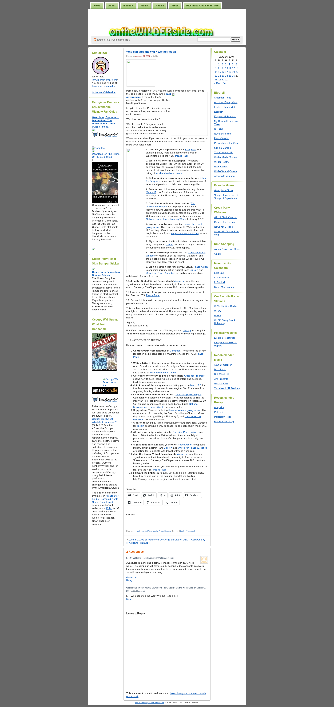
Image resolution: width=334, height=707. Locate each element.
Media (144, 5)
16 (223, 71)
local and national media (169, 173)
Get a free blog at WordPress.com (149, 702)
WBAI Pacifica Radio (225, 306)
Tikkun (169, 244)
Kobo (109, 508)
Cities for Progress (194, 375)
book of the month (187, 531)
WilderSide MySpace (225, 171)
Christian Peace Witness (186, 432)
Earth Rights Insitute (225, 107)
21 (216, 75)
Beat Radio (220, 369)
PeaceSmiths (221, 138)
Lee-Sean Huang (133, 558)
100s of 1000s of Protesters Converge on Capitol (155, 539)
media (155, 531)
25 (230, 75)
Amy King (219, 407)
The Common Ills (223, 152)
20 (237, 71)
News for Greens (223, 226)
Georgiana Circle (223, 190)
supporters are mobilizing (185, 233)
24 (226, 75)
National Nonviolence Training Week (166, 219)
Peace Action (200, 266)
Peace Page (182, 155)
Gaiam (217, 253)
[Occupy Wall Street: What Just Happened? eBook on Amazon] (105, 393)
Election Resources (224, 337)
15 (219, 71)
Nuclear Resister (223, 133)
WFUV (217, 310)
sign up (187, 330)
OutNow (193, 269)
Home (97, 5)
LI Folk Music (221, 277)
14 (216, 71)
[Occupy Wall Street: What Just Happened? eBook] (105, 402)
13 (237, 68)
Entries (103, 39)
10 (226, 68)
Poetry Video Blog (224, 421)
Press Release (165, 531)
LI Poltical (219, 282)
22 (219, 75)
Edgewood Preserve (225, 116)
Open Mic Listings (224, 287)
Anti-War (148, 531)
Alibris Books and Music (227, 249)
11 (230, 68)
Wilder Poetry (221, 161)
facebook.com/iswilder (104, 86)
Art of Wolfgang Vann (225, 102)
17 (226, 71)
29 (219, 79)
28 (216, 79)
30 (223, 79)
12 (233, 68)
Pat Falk (218, 412)
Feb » (226, 83)
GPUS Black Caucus (225, 217)
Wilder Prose (221, 166)
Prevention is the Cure (226, 143)
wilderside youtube (224, 176)
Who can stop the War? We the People (151, 51)
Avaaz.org (179, 281)
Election (128, 5)
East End (219, 272)
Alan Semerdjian (223, 364)
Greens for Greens (224, 222)
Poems (160, 5)
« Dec (217, 83)
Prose (175, 5)
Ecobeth (218, 111)
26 (233, 75)
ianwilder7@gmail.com (104, 79)
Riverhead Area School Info (202, 5)
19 (233, 71)
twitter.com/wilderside (104, 92)
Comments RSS (121, 39)
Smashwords (107, 502)
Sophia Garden (222, 147)
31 (226, 79)
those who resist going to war (184, 410)
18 (230, 71)
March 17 (151, 192)
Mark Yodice (221, 383)
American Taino (222, 97)
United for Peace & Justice (160, 273)
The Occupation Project (188, 394)
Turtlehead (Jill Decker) (227, 388)
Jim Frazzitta (221, 378)
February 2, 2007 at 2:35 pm (157, 558)
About (112, 5)
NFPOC (218, 129)
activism (140, 531)
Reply (129, 580)
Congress (190, 149)
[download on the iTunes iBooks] (106, 157)
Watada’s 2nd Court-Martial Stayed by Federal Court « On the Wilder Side (159, 588)
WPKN (217, 315)
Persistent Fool (222, 416)
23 (223, 75)
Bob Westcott (221, 374)
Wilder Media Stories (225, 157)
